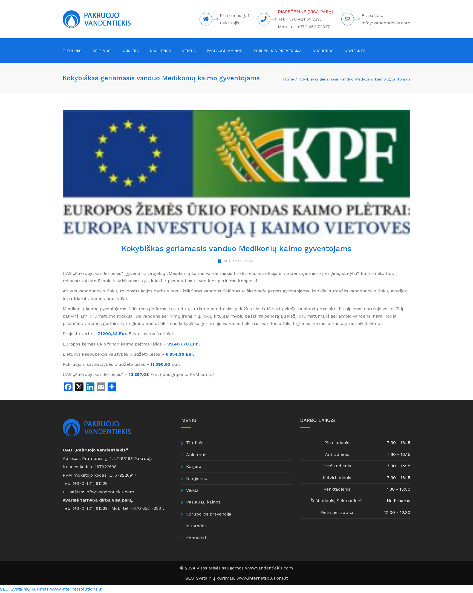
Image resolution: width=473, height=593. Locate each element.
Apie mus (102, 50)
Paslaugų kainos (224, 50)
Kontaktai (356, 50)
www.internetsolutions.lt (262, 578)
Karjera (130, 50)
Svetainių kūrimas (30, 589)
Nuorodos (323, 50)
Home (288, 79)
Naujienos (160, 50)
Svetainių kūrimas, (216, 578)
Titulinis (72, 50)
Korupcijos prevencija (277, 50)
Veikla (189, 50)
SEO (189, 578)
